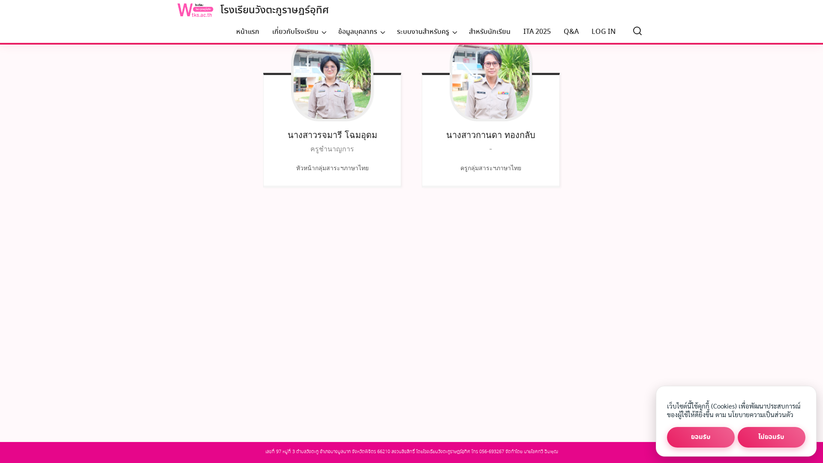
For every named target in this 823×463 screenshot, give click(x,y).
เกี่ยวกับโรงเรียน (295, 32)
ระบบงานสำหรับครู (423, 32)
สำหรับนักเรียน (490, 32)
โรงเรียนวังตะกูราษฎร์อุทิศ (274, 10)
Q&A (571, 32)
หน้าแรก (247, 32)
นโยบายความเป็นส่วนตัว (760, 414)
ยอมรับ (701, 437)
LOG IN (604, 32)
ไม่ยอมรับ (771, 437)
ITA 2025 (537, 32)
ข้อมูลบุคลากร (357, 32)
